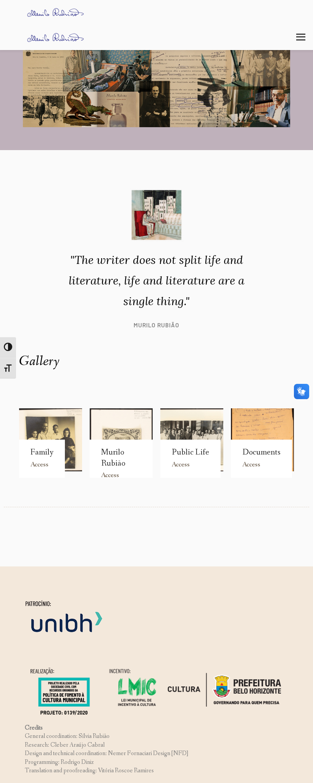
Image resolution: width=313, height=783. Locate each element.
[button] (301, 37)
